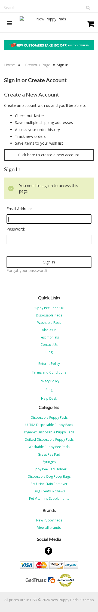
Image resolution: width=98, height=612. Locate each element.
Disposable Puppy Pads (49, 417)
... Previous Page (36, 64)
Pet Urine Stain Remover (49, 483)
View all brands (49, 527)
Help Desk (49, 398)
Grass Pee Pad (49, 454)
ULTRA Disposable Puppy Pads (49, 425)
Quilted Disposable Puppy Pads (49, 439)
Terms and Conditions (49, 372)
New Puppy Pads (49, 520)
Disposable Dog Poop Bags (49, 476)
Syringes (49, 461)
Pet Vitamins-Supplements (49, 498)
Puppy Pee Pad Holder (49, 469)
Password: (16, 229)
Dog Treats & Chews (49, 491)
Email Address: (19, 208)
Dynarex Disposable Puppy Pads (49, 432)
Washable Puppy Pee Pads (49, 447)
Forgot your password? (27, 270)
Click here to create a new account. (49, 154)
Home (9, 64)
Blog (49, 389)
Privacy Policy (49, 381)
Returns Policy (49, 363)
